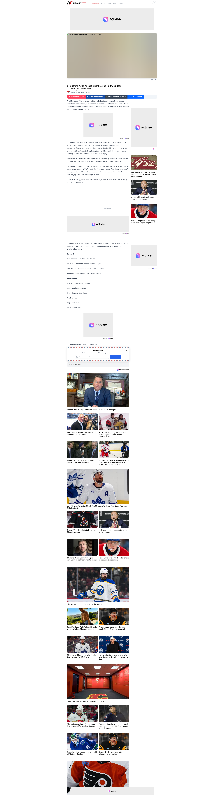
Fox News (154, 79)
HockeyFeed (74, 91)
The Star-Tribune (77, 364)
